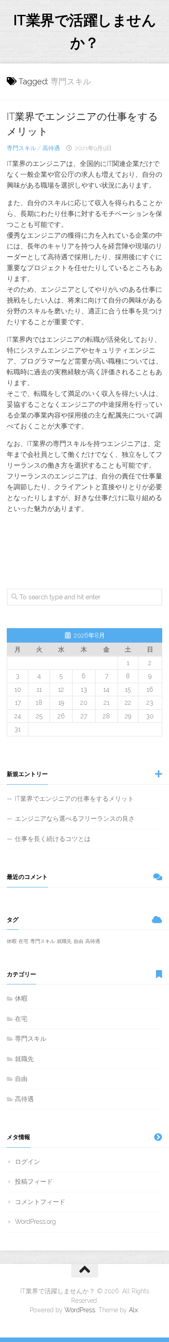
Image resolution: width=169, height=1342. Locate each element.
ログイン (27, 1161)
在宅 (23, 941)
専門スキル (21, 148)
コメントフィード (40, 1201)
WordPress (79, 1310)
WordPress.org (35, 1221)
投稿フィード (34, 1181)
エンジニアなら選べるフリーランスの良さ (75, 818)
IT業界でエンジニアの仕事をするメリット (74, 798)
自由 (78, 941)
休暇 (12, 941)
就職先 (64, 941)
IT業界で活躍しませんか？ (84, 31)
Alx (133, 1310)
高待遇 (51, 148)
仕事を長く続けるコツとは (53, 838)
